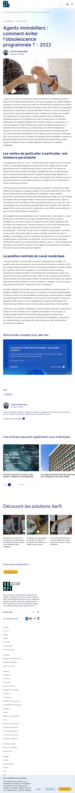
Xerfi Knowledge (8, 649)
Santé (5, 720)
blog (10, 12)
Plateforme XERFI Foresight (11, 658)
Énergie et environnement (11, 701)
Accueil (5, 12)
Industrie (6, 712)
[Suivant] (9, 484)
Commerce (6, 693)
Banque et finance (9, 686)
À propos (6, 631)
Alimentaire (6, 675)
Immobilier (8, 394)
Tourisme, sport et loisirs (11, 735)
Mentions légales (8, 764)
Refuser (38, 789)
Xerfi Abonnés (7, 646)
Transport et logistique (10, 738)
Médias (5, 638)
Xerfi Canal (6, 642)
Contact (5, 760)
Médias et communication (11, 716)
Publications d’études (10, 662)
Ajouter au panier (56, 367)
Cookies (5, 767)
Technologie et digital (10, 731)
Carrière (5, 634)
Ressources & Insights (10, 747)
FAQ (4, 775)
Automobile (6, 682)
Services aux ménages (10, 727)
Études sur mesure (9, 666)
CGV (4, 771)
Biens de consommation (10, 690)
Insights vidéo (7, 751)
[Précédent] (4, 484)
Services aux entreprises (11, 723)
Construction (7, 697)
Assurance (6, 678)
